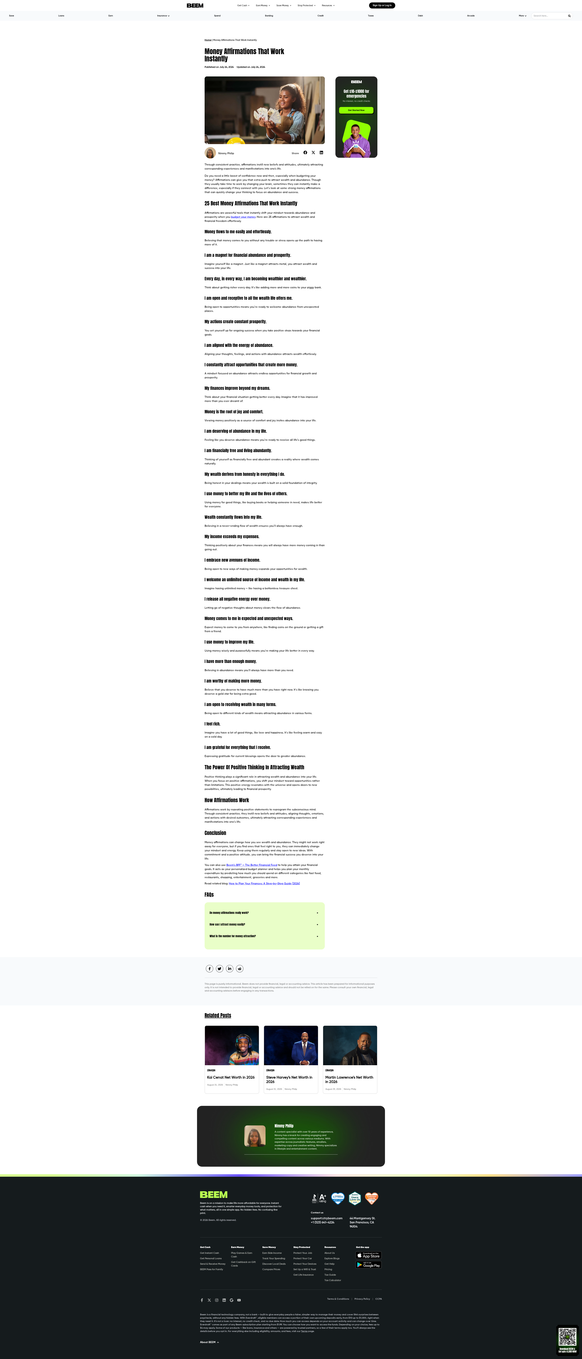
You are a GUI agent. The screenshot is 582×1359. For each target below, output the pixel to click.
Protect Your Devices (304, 1264)
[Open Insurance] (169, 15)
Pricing (328, 1269)
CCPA (378, 1299)
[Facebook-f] (202, 1300)
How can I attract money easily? (227, 924)
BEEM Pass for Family (211, 1269)
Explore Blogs (332, 1258)
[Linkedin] (224, 1300)
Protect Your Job (302, 1253)
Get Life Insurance (303, 1275)
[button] (305, 152)
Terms (304, 1331)
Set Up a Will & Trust (304, 1269)
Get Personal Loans (211, 1258)
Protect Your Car (302, 1258)
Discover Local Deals (274, 1264)
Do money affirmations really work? (229, 913)
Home (208, 40)
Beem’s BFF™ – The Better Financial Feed (251, 865)
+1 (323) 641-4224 (322, 1222)
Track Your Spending (273, 1258)
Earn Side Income (272, 1253)
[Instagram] (217, 1300)
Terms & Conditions (338, 1299)
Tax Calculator (332, 1280)
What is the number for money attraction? (233, 936)
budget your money (243, 217)
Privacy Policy (362, 1299)
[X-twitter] (209, 1300)
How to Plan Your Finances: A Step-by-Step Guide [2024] (264, 883)
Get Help (329, 1264)
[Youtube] (239, 1300)
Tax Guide (330, 1275)
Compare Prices (271, 1269)
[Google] (231, 1300)
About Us (329, 1253)
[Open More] (526, 15)
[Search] (569, 16)
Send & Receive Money (212, 1264)
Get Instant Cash (209, 1253)
